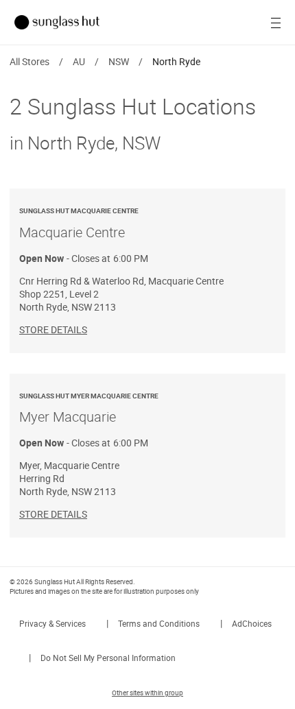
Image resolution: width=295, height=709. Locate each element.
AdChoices (252, 623)
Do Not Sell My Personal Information (108, 657)
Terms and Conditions (159, 623)
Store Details (53, 329)
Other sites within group (147, 692)
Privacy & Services (52, 623)
